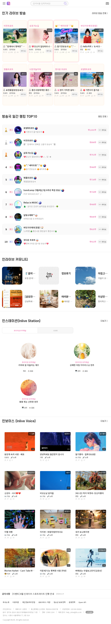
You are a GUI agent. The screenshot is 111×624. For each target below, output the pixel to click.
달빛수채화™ (29, 215)
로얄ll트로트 (86, 69)
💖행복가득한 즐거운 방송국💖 (36, 243)
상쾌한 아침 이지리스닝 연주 (82, 365)
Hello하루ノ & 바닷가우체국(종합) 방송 (92, 46)
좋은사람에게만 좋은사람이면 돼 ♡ (41, 90)
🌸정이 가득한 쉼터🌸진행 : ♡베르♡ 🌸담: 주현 (67, 90)
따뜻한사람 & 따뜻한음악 (34, 218)
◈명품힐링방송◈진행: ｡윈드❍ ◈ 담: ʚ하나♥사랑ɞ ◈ (15, 90)
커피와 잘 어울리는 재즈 (28, 365)
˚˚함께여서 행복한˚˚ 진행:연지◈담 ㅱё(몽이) (15, 46)
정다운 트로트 (61, 69)
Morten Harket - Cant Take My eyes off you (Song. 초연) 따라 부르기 (19, 570)
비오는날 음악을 (47, 493)
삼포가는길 (34, 25)
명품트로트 (8, 69)
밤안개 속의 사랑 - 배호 (14, 454)
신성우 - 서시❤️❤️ (12, 493)
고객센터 (89, 612)
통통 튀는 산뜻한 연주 (28, 401)
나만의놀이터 (35, 69)
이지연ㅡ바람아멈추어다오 (51, 531)
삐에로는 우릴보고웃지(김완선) (88, 570)
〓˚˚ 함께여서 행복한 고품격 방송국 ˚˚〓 (40, 144)
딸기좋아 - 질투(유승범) (85, 454)
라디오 (23, 51)
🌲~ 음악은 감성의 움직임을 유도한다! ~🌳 (41, 206)
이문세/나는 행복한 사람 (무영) (53, 570)
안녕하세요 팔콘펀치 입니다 (52, 454)
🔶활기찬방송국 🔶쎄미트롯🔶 (36, 169)
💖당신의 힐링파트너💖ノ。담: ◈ (37, 156)
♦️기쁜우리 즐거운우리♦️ (34, 132)
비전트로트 (8, 25)
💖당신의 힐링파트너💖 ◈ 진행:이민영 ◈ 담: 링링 (41, 46)
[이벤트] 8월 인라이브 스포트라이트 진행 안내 (33, 593)
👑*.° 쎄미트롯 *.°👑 (64, 25)
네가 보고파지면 (82, 531)
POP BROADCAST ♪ (33, 194)
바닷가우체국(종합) (89, 25)
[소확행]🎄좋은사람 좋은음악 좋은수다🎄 (40, 231)
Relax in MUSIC (31, 202)
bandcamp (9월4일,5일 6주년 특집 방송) (42, 190)
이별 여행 (8, 531)
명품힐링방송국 (30, 181)
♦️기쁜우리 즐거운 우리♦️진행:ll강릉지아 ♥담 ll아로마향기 (92, 90)
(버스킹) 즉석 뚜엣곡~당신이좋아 (89, 493)
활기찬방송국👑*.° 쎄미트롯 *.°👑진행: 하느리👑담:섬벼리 (67, 46)
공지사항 (6, 593)
